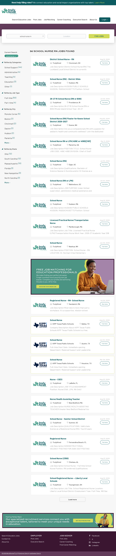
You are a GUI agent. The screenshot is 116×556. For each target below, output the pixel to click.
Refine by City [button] (9, 109)
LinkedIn (95, 545)
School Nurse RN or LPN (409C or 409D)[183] (70, 141)
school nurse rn (11, 56)
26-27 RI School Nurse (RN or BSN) (65, 99)
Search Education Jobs (11, 536)
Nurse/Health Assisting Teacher (65, 399)
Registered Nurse (58, 438)
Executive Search (37, 542)
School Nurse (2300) (59, 458)
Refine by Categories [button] (12, 62)
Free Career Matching (68, 545)
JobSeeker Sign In (35, 553)
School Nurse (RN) (58, 161)
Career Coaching (66, 542)
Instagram (96, 542)
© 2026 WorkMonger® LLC (10, 553)
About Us (5, 542)
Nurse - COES (56, 379)
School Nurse (56, 200)
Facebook (95, 536)
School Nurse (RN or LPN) (61, 180)
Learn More (99, 2)
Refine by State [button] (10, 149)
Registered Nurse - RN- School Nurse (67, 300)
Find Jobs (99, 36)
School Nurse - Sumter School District (67, 419)
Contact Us (6, 539)
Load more (72, 499)
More (7, 142)
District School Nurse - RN (62, 59)
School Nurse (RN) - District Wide (65, 79)
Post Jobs (35, 539)
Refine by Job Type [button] (12, 93)
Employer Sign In (23, 553)
